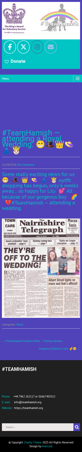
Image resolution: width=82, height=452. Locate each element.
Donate (17, 61)
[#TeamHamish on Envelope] (51, 47)
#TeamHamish (27, 202)
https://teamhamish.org (28, 408)
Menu (5, 78)
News (20, 324)
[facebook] (10, 47)
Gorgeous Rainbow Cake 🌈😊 (59, 348)
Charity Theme (33, 442)
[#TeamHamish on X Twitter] (23, 47)
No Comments (26, 164)
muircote (47, 446)
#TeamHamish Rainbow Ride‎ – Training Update (32, 341)
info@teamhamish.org (27, 402)
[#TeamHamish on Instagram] (37, 47)
